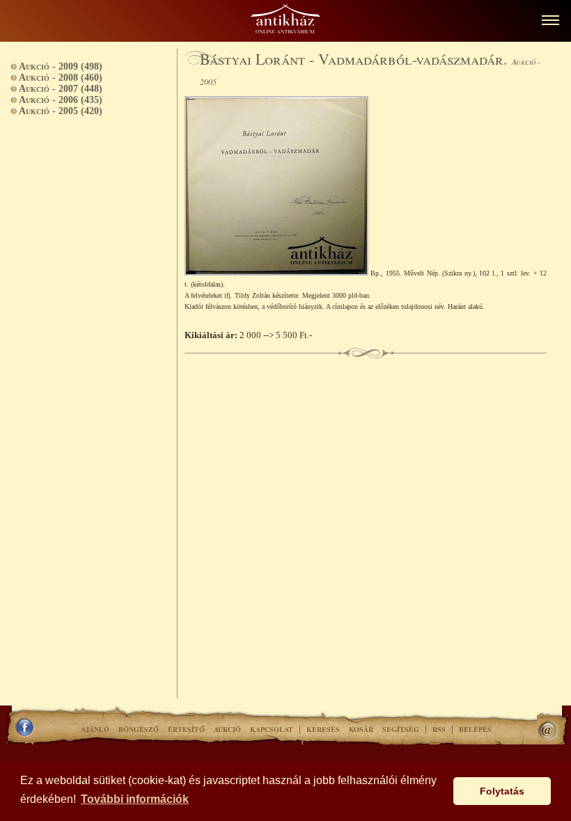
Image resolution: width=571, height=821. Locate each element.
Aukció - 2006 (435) (60, 100)
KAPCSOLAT (271, 729)
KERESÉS (323, 729)
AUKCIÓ (227, 729)
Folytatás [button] (502, 791)
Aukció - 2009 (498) (60, 66)
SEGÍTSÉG (400, 729)
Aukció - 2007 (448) (60, 88)
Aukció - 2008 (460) (60, 77)
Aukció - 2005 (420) (60, 111)
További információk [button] (135, 799)
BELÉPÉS (475, 729)
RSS (439, 729)
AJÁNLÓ (95, 729)
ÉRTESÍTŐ (186, 729)
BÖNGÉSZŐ (138, 729)
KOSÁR (361, 729)
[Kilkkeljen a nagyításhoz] (277, 272)
